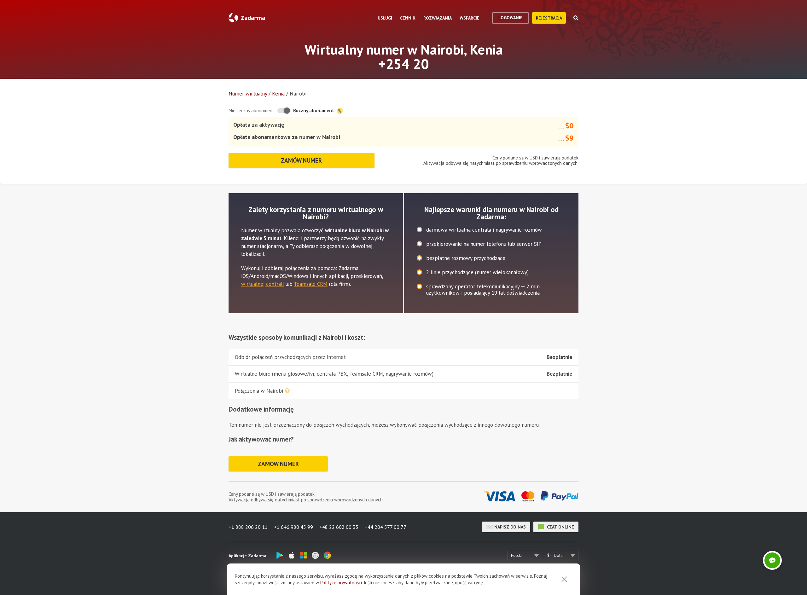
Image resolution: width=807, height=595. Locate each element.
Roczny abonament (314, 110)
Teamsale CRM (311, 283)
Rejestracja (549, 18)
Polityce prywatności (341, 583)
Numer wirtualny (248, 93)
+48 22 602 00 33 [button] (338, 527)
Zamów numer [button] (301, 160)
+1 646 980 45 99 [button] (293, 527)
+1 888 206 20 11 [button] (248, 527)
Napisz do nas (510, 527)
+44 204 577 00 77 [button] (385, 527)
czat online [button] (560, 527)
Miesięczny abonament (251, 110)
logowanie (510, 17)
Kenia (278, 93)
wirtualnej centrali (262, 283)
